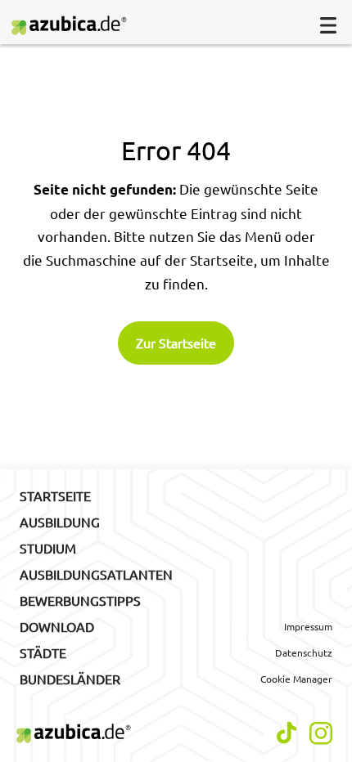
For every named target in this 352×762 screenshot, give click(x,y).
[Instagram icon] (320, 733)
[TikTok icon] (286, 733)
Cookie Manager (296, 678)
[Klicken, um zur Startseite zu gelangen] (77, 25)
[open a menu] (328, 25)
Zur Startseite (176, 342)
